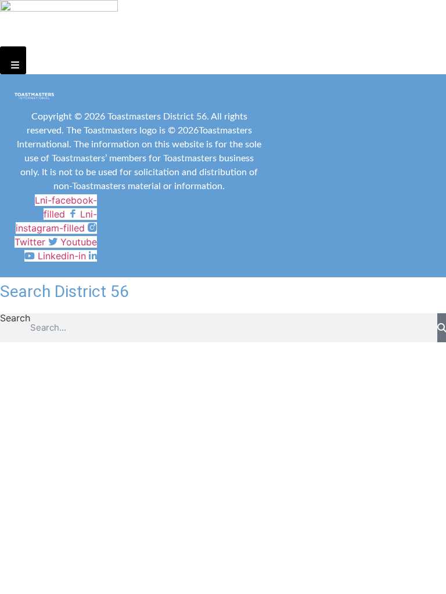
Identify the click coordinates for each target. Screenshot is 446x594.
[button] (13, 60)
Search (15, 318)
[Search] (441, 327)
